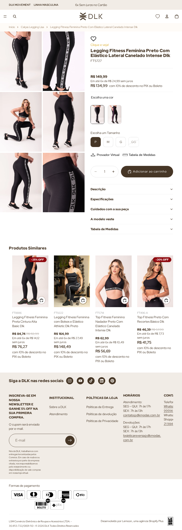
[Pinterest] (112, 380)
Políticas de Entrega (99, 407)
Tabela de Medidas (142, 155)
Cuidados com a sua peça (110, 209)
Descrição (98, 189)
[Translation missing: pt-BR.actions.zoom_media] (21, 61)
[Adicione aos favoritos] (93, 39)
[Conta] (167, 16)
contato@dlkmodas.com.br (141, 415)
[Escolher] (42, 300)
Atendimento (58, 414)
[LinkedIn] (101, 380)
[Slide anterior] (17, 281)
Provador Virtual (108, 155)
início (12, 27)
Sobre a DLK (57, 407)
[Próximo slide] (43, 281)
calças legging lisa (32, 27)
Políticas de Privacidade (102, 421)
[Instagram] (69, 380)
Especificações (102, 199)
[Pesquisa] (15, 16)
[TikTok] (91, 380)
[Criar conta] (70, 440)
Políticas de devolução (101, 414)
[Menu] (5, 16)
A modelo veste (102, 219)
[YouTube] (80, 380)
